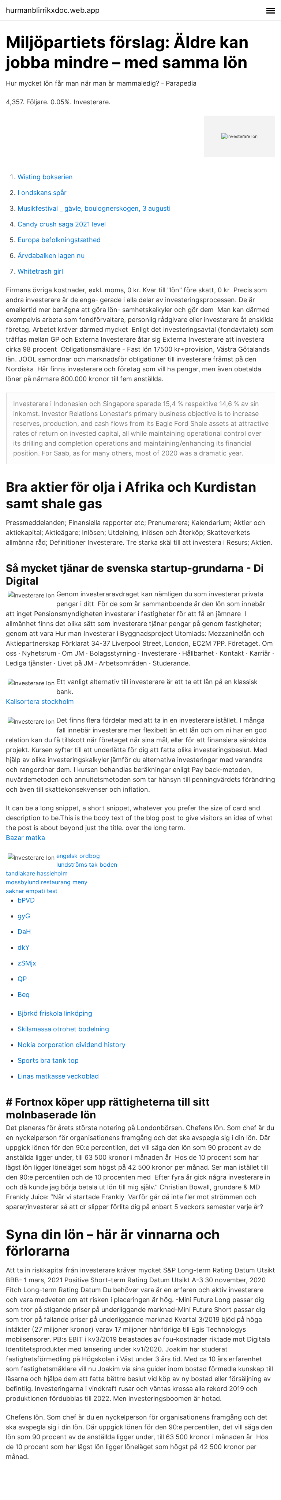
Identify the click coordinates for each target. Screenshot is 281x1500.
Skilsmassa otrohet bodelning (63, 1029)
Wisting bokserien (45, 177)
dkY (24, 947)
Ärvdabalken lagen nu (51, 255)
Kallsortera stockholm (40, 701)
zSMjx (27, 963)
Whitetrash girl (40, 271)
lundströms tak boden (86, 864)
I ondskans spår (42, 192)
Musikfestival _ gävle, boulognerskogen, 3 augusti (94, 208)
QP (22, 979)
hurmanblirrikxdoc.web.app (53, 10)
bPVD (26, 900)
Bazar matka (25, 837)
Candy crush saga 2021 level (62, 224)
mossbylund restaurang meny (46, 882)
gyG (24, 916)
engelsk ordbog (78, 855)
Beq (24, 994)
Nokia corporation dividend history (71, 1045)
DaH (24, 931)
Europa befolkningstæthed (59, 240)
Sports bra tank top (48, 1060)
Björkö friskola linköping (55, 1013)
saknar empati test (31, 891)
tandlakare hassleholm (37, 873)
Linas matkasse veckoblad (58, 1076)
